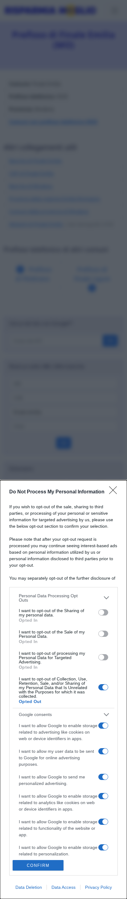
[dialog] (63, 689)
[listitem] (63, 598)
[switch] (103, 612)
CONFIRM (38, 865)
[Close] (115, 492)
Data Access (63, 887)
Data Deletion (28, 887)
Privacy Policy (98, 887)
